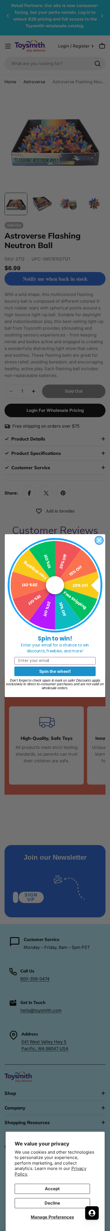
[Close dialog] (99, 540)
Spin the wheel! (55, 671)
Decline (52, 1203)
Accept (52, 1188)
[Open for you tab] (92, 1213)
